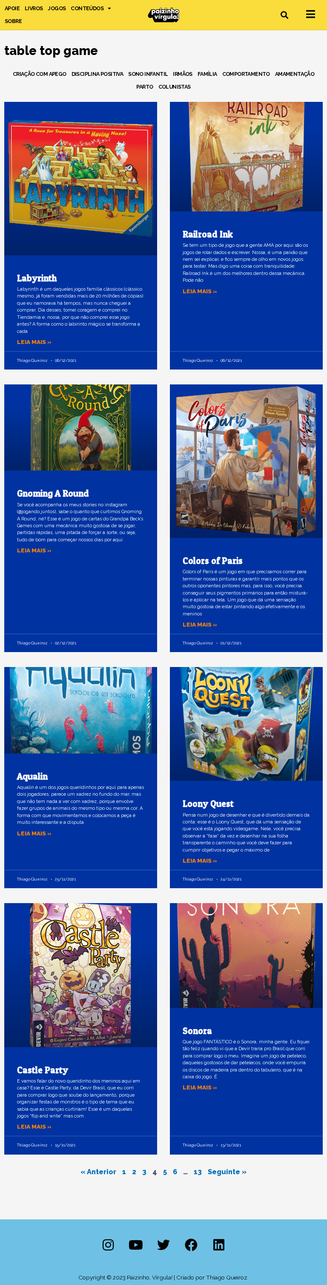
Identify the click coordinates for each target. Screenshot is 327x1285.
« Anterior (98, 1172)
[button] (285, 15)
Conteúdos (87, 8)
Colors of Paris (213, 560)
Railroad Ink (208, 234)
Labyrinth (37, 278)
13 (198, 1172)
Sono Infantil (148, 74)
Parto (144, 87)
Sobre (13, 21)
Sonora (197, 1030)
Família (207, 74)
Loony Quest (208, 803)
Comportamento (246, 74)
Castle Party (42, 1070)
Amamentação (294, 74)
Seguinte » (227, 1172)
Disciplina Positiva (97, 74)
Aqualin (32, 776)
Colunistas (174, 87)
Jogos (57, 8)
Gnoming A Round (53, 493)
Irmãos (182, 74)
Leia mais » (34, 341)
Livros (34, 8)
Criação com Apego (39, 74)
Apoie (12, 8)
